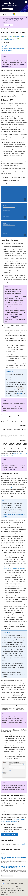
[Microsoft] (14, 14)
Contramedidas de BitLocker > (9, 834)
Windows (7, 28)
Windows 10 (17, 36)
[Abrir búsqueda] (19, 14)
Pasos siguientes (5, 51)
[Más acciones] (26, 29)
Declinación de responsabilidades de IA (9, 886)
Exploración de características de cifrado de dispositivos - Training (14, 858)
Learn (2, 28)
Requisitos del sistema (7, 46)
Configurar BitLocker (10, 469)
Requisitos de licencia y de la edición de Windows (13, 48)
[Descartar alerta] (26, 2)
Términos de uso (4, 892)
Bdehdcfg (19, 393)
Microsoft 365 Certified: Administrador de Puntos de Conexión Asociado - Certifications (13, 867)
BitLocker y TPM (5, 45)
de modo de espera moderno (13, 487)
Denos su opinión (8, 25)
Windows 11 (10, 36)
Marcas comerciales (14, 892)
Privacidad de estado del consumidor (16, 890)
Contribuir (18, 888)
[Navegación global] (1, 14)
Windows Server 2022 (12, 38)
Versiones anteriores (5, 888)
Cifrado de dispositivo (7, 50)
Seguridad (13, 28)
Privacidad (3, 890)
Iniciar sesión (24, 14)
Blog (13, 888)
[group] (14, 446)
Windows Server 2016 (9, 39)
